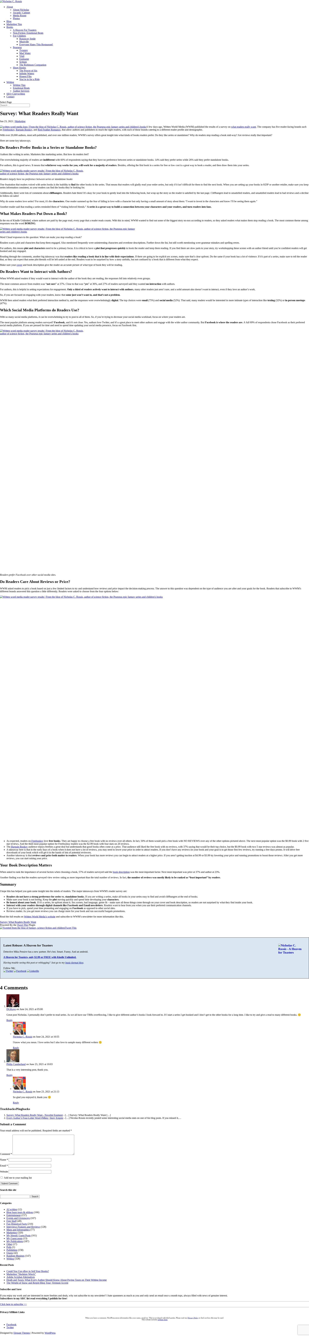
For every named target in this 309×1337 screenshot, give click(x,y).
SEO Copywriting (15, 93)
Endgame (24, 59)
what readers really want (243, 126)
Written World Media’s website (39, 916)
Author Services (21, 91)
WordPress (50, 1333)
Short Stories (19, 67)
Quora (9, 1253)
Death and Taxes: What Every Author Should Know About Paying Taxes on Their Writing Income (56, 1280)
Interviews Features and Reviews (23, 1226)
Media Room (19, 15)
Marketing (20, 121)
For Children (19, 35)
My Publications (14, 1241)
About (9, 6)
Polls (8, 1247)
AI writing (11, 1209)
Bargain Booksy (24, 129)
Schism (23, 62)
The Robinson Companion (32, 64)
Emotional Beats (21, 88)
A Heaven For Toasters (24, 30)
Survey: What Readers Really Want (18, 922)
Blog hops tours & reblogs (19, 1212)
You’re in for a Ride (29, 79)
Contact (10, 96)
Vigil (21, 56)
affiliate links (163, 1320)
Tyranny (23, 50)
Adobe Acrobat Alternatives (20, 1277)
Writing (10, 82)
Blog (8, 21)
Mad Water (25, 53)
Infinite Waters (26, 73)
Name (4, 1159)
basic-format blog (74, 962)
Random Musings (15, 1255)
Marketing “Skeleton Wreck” (21, 1274)
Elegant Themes (22, 1333)
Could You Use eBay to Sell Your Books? (27, 1271)
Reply (9, 1020)
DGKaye (11, 1009)
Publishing (11, 1250)
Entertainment (13, 1215)
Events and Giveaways (18, 1218)
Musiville (24, 41)
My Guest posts (14, 1238)
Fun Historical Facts (16, 1224)
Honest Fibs (25, 76)
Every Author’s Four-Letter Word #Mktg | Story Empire (34, 1118)
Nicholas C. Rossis (22, 1036)
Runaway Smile (27, 38)
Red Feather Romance (49, 129)
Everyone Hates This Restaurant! (36, 44)
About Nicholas (21, 9)
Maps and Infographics (18, 1229)
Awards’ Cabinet (21, 12)
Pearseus (17, 47)
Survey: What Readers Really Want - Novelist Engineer (34, 1115)
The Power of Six (28, 70)
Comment (6, 1154)
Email (4, 1165)
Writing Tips (19, 85)
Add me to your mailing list (17, 1177)
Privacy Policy (193, 1318)
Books (9, 27)
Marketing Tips (14, 24)
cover (19, 265)
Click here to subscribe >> (13, 1304)
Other (9, 1244)
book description (121, 872)
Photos (16, 18)
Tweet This (22, 925)
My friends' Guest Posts (18, 1235)
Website (4, 1171)
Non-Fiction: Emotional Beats (28, 33)
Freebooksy (8, 129)
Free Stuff (11, 1221)
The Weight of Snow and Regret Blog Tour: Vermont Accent (37, 1282)
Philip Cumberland (16, 1064)
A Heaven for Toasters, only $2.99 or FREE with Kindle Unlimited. (39, 957)
